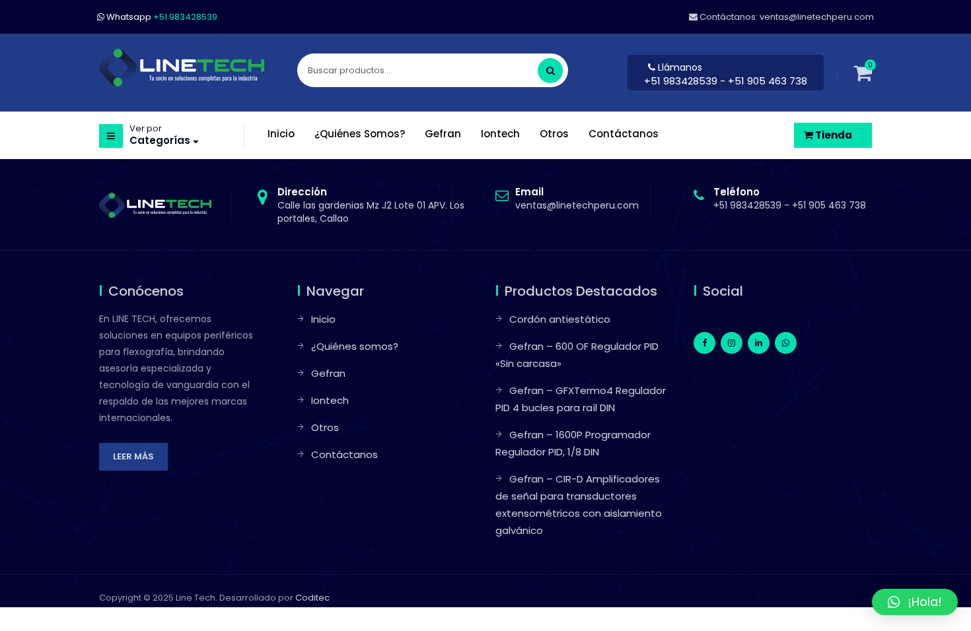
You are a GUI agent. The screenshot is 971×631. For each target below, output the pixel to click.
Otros (325, 427)
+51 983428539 (682, 81)
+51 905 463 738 (829, 205)
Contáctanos (344, 454)
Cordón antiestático (559, 319)
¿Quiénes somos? (354, 346)
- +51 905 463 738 (763, 81)
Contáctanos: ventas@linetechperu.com (786, 17)
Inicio (323, 319)
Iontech (330, 400)
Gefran (328, 373)
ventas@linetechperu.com (577, 198)
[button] (915, 602)
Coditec (312, 597)
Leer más (133, 456)
